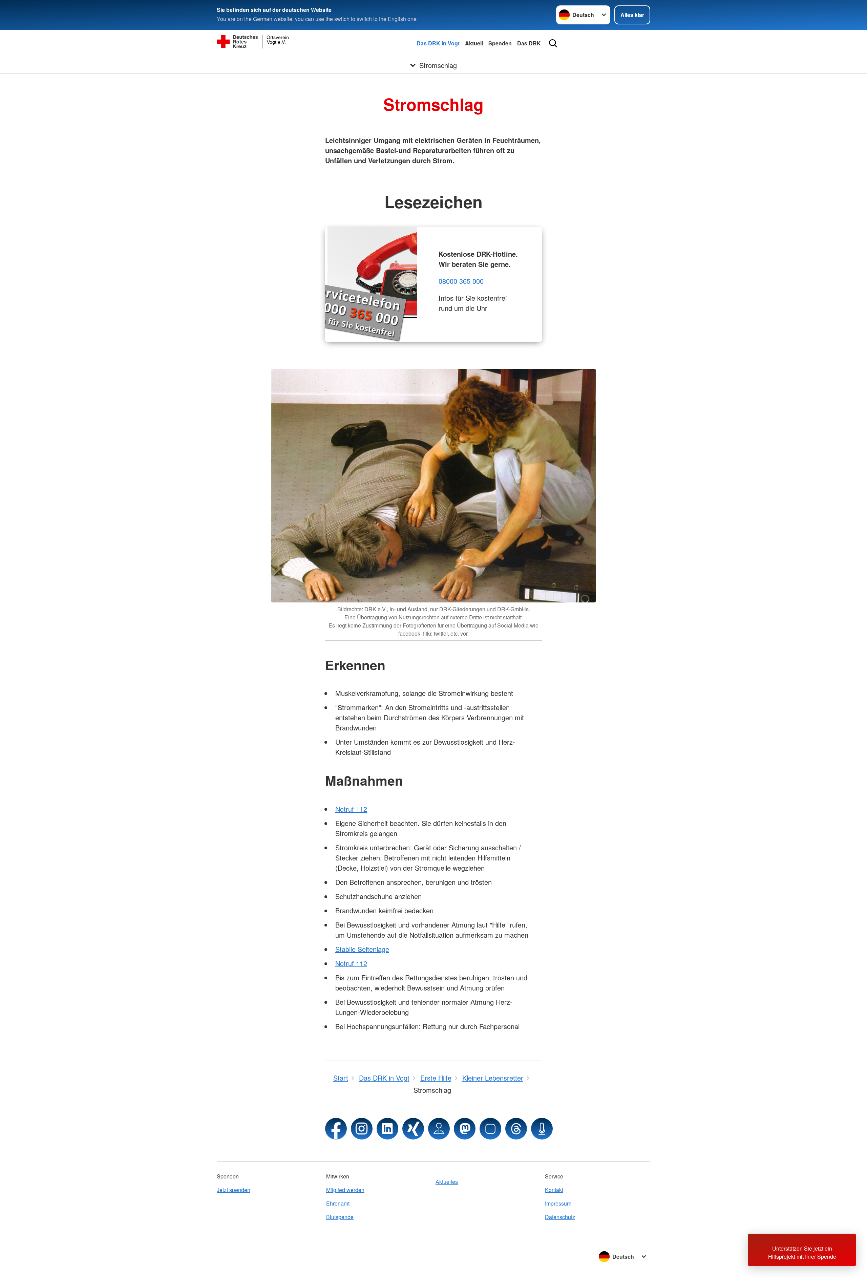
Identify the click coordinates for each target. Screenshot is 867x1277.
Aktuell (474, 43)
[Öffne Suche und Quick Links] (553, 43)
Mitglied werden (345, 1190)
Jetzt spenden (233, 1190)
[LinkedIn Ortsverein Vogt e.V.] (387, 1129)
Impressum (558, 1203)
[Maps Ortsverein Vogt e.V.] (439, 1129)
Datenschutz (560, 1217)
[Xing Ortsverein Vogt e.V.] (413, 1129)
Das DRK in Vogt (438, 43)
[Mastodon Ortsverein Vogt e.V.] (464, 1129)
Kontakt (554, 1190)
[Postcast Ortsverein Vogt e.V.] (542, 1129)
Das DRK (529, 43)
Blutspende (340, 1217)
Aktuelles (447, 1182)
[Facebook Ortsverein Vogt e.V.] (336, 1129)
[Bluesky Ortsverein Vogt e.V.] (490, 1129)
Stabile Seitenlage (362, 949)
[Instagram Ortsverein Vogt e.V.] (362, 1129)
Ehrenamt (338, 1203)
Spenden (500, 43)
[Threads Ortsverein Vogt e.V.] (516, 1129)
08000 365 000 (461, 281)
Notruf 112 (351, 809)
